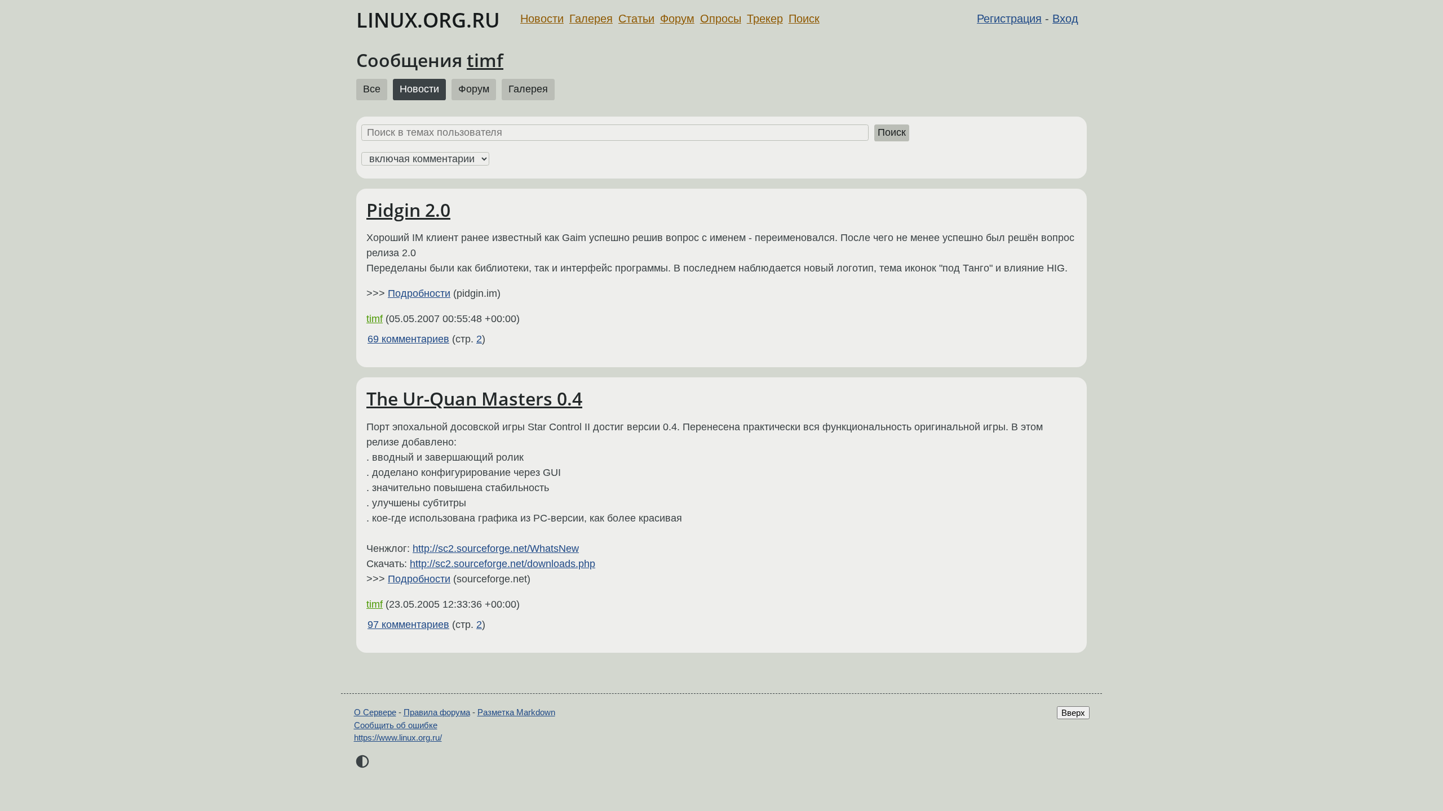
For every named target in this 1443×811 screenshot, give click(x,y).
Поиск (804, 18)
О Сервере (375, 712)
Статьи (636, 18)
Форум (677, 18)
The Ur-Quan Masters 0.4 (474, 398)
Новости (542, 18)
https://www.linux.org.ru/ (398, 737)
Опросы (720, 18)
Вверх (1073, 713)
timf (485, 60)
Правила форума (437, 712)
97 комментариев (408, 624)
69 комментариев (408, 339)
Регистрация (1009, 18)
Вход (1065, 18)
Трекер (765, 18)
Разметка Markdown (516, 712)
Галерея (591, 18)
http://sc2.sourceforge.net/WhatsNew (496, 548)
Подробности (419, 293)
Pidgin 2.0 (408, 210)
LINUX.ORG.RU (428, 20)
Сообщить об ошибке (395, 725)
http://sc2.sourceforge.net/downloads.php (502, 563)
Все (371, 89)
